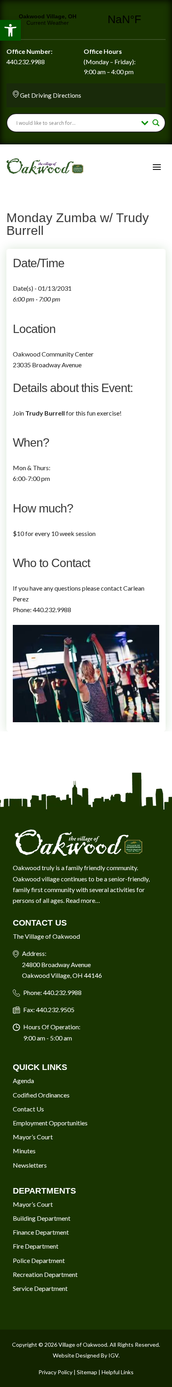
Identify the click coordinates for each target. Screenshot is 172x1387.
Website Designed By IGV (85, 1355)
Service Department (40, 1288)
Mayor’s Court (33, 1137)
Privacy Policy (55, 1372)
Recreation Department (45, 1274)
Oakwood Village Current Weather (86, 19)
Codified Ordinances (41, 1095)
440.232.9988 (25, 61)
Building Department (41, 1218)
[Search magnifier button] (156, 122)
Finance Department (41, 1232)
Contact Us (28, 1109)
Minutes (24, 1151)
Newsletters (30, 1165)
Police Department (39, 1260)
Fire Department (35, 1246)
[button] (10, 30)
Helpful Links (118, 1372)
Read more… (83, 900)
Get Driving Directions (50, 95)
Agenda (23, 1080)
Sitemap (87, 1372)
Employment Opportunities (50, 1123)
